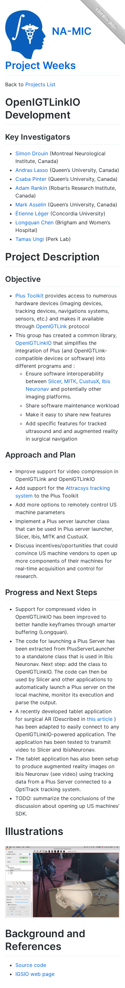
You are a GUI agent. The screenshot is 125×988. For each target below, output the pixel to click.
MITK (70, 381)
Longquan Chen (34, 222)
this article (100, 719)
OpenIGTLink (51, 326)
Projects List (40, 84)
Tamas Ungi (29, 239)
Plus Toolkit (29, 295)
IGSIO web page (34, 974)
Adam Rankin (31, 188)
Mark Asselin (30, 204)
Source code (30, 965)
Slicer (54, 381)
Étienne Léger (32, 213)
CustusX (89, 381)
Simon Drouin (31, 153)
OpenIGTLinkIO (33, 343)
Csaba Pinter (30, 179)
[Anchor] (74, 136)
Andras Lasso (31, 170)
